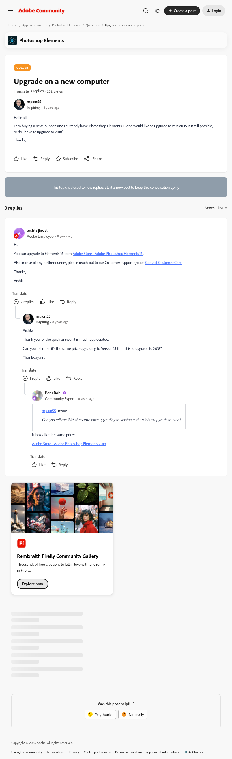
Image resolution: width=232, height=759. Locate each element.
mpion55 (34, 101)
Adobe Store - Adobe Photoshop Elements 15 (108, 253)
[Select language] (157, 10)
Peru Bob (53, 392)
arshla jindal (37, 230)
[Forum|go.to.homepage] (41, 10)
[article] (115, 266)
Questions (93, 25)
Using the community (26, 752)
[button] (10, 12)
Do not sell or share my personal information (147, 752)
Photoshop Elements (66, 25)
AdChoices (195, 752)
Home (12, 25)
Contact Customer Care (163, 262)
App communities (34, 25)
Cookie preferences (97, 752)
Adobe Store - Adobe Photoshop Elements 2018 (69, 443)
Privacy (74, 752)
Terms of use (55, 752)
